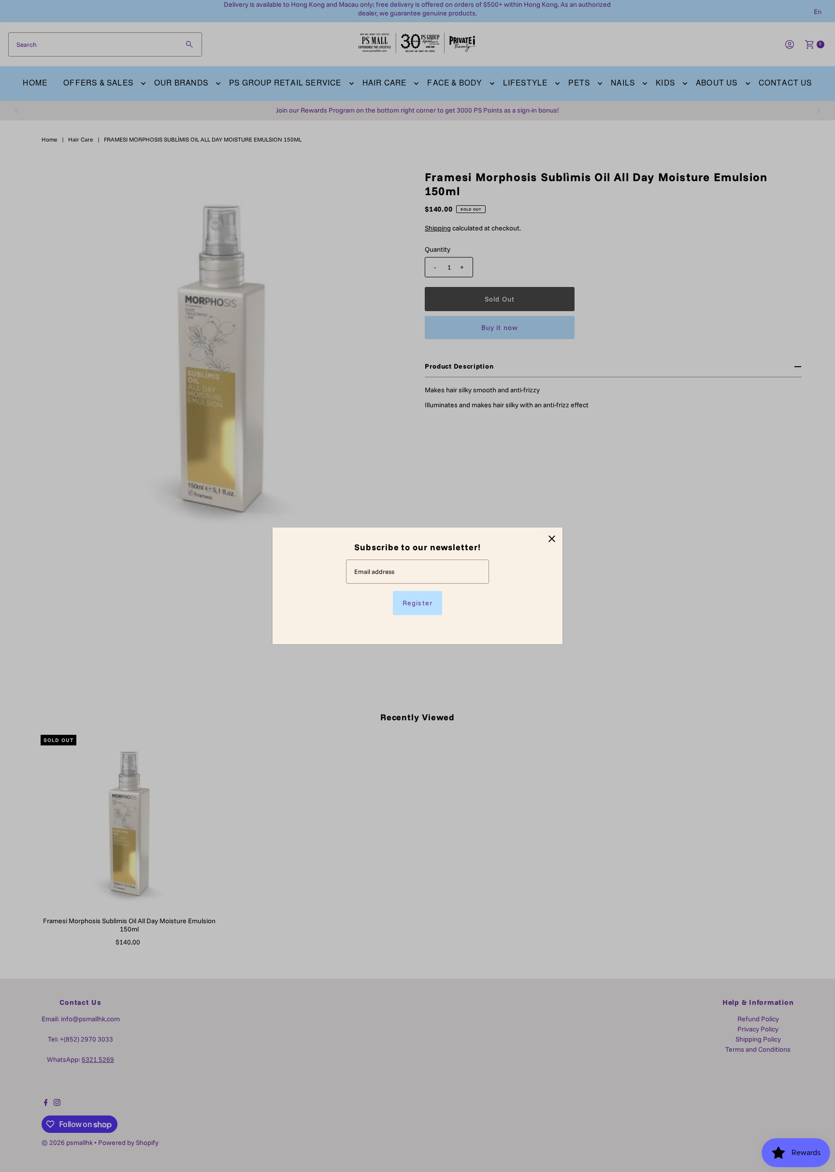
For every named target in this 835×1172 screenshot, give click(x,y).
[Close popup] (551, 538)
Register (417, 603)
